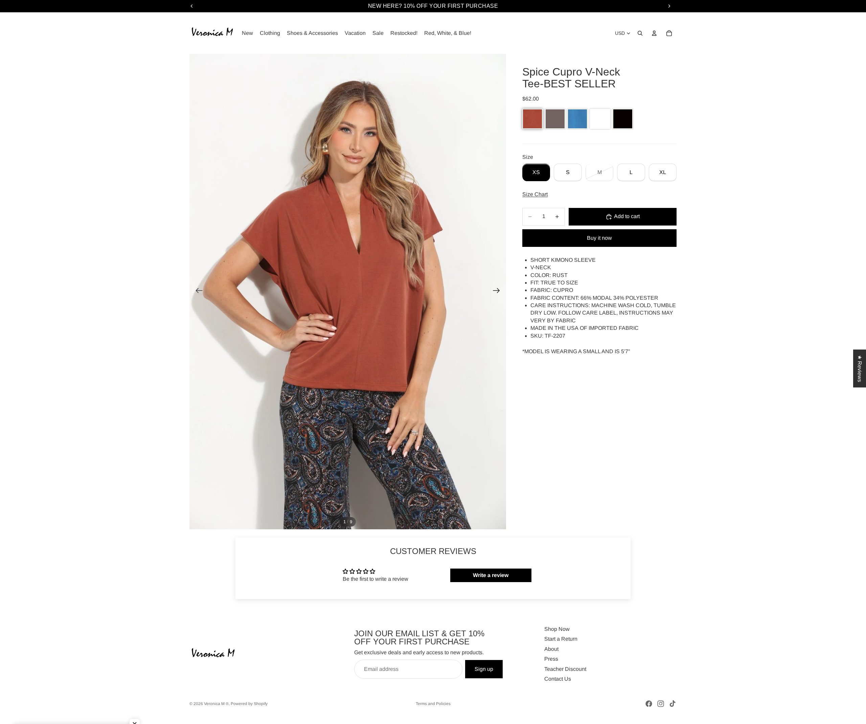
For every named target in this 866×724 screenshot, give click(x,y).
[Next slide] (498, 291)
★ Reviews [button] (860, 368)
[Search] (640, 33)
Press (551, 659)
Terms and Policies (433, 703)
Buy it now (599, 238)
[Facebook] (649, 704)
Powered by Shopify (249, 703)
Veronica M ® (216, 703)
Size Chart (535, 194)
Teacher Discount (565, 669)
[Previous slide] (197, 291)
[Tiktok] (672, 704)
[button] (532, 119)
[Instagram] (661, 704)
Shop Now (557, 629)
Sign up (484, 669)
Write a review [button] (490, 575)
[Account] (654, 33)
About (551, 649)
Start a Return (560, 639)
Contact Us (557, 679)
